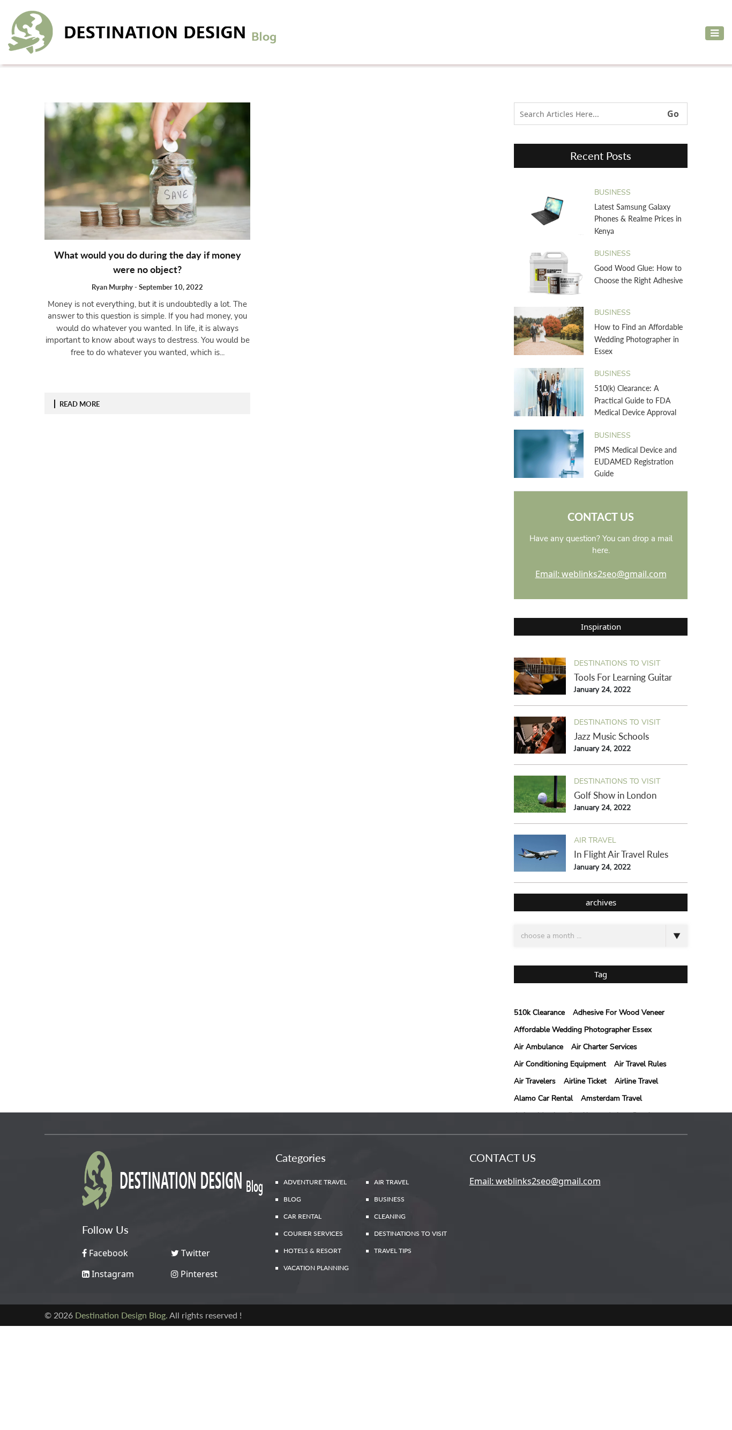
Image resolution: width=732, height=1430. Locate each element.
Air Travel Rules (640, 1064)
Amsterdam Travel (611, 1098)
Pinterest (198, 1274)
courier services (313, 1233)
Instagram (111, 1274)
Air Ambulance (538, 1047)
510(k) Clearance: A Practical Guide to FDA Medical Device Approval (635, 400)
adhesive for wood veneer (618, 1012)
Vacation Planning (316, 1268)
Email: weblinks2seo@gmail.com (601, 574)
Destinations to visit (617, 663)
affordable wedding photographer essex (583, 1029)
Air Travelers (535, 1081)
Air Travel (595, 840)
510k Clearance (539, 1012)
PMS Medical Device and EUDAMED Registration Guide (635, 461)
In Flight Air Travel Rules (621, 854)
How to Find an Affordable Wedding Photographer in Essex (638, 339)
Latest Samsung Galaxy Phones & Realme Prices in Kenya (638, 218)
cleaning (390, 1216)
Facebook (107, 1253)
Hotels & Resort (312, 1251)
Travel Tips (393, 1251)
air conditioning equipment (560, 1064)
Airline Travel (636, 1081)
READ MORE (79, 404)
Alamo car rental (543, 1098)
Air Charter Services (604, 1047)
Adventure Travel (315, 1182)
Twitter (194, 1253)
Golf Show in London (615, 795)
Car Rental (302, 1216)
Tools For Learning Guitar (623, 677)
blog (292, 1199)
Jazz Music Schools (611, 736)
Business (612, 192)
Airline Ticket (585, 1081)
